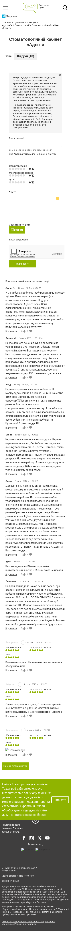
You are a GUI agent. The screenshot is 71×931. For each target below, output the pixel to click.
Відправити (22, 263)
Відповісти (11, 331)
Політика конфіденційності (16, 921)
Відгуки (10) (25, 56)
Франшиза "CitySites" (12, 828)
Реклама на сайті (11, 825)
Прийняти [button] (60, 799)
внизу (39, 281)
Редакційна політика (25, 924)
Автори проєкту (36, 844)
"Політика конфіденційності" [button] (28, 814)
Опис (8, 56)
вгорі (46, 281)
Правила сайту (38, 921)
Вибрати (18, 229)
